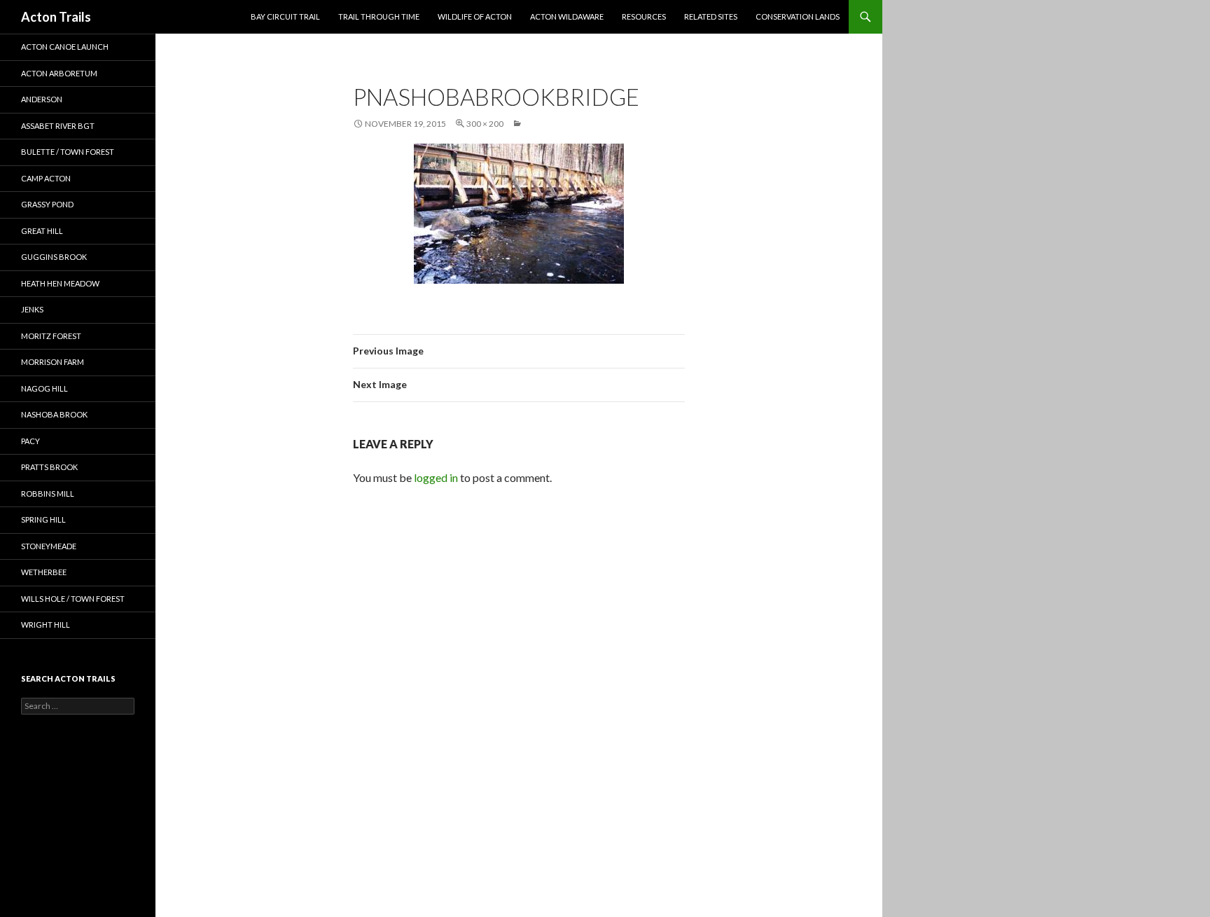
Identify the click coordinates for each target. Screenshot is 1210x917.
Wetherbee (44, 572)
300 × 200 (484, 123)
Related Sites (710, 16)
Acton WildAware (567, 16)
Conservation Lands (798, 16)
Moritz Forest (51, 335)
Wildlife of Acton (475, 16)
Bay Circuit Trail (285, 16)
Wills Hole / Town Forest (73, 598)
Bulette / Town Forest (67, 151)
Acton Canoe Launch (65, 46)
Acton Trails (56, 17)
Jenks (32, 309)
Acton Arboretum (59, 73)
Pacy (30, 441)
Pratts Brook (49, 466)
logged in (436, 477)
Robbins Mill (47, 493)
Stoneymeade (48, 546)
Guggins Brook (54, 256)
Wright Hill (45, 624)
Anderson (41, 99)
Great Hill (42, 230)
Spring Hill (43, 519)
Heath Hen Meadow (60, 283)
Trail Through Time (378, 16)
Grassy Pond (47, 204)
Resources (644, 16)
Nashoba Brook (54, 414)
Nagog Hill (44, 388)
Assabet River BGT (58, 125)
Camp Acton (46, 178)
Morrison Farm (52, 361)
